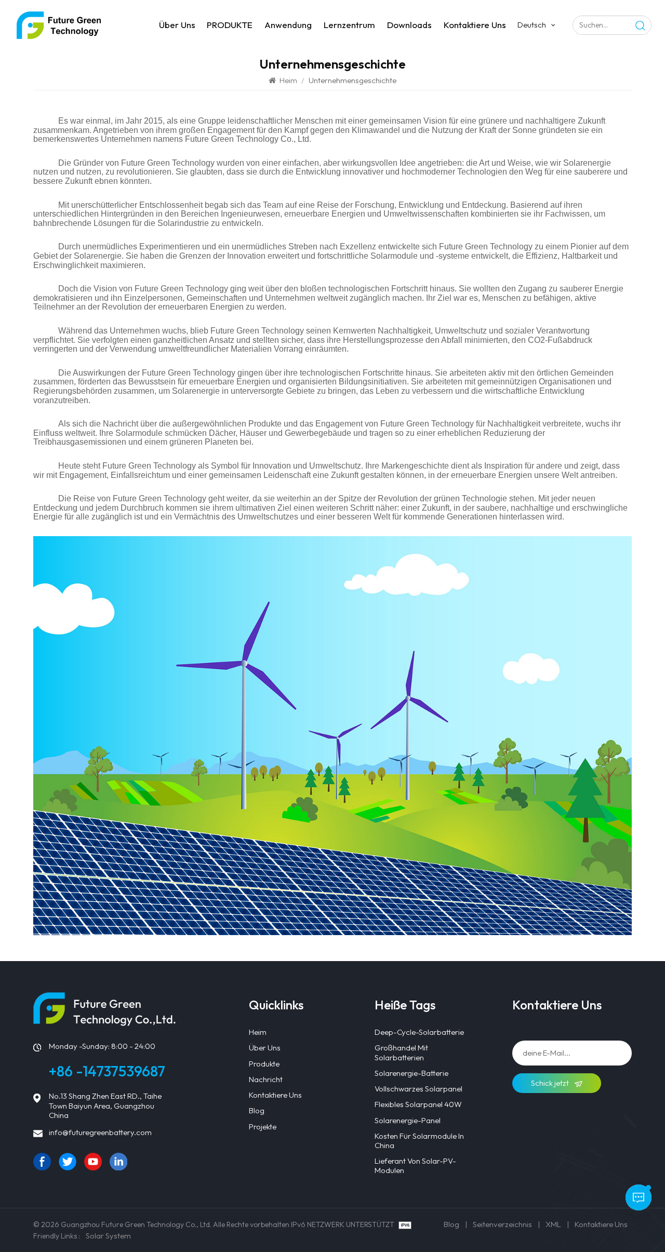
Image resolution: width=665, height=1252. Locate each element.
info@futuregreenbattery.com (100, 1132)
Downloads (409, 24)
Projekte (262, 1126)
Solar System (108, 1236)
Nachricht (266, 1079)
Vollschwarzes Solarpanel (418, 1089)
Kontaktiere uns (475, 24)
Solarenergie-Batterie (411, 1073)
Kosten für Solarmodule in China (419, 1140)
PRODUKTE (229, 24)
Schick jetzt (550, 1083)
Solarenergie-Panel (408, 1120)
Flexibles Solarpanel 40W (418, 1104)
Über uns (177, 24)
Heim (288, 80)
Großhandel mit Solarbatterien (401, 1052)
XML (553, 1224)
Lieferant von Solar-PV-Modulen (415, 1165)
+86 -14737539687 (107, 1071)
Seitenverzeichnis (502, 1224)
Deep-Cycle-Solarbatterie (419, 1032)
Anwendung (288, 24)
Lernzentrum (349, 24)
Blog (256, 1110)
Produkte (264, 1064)
